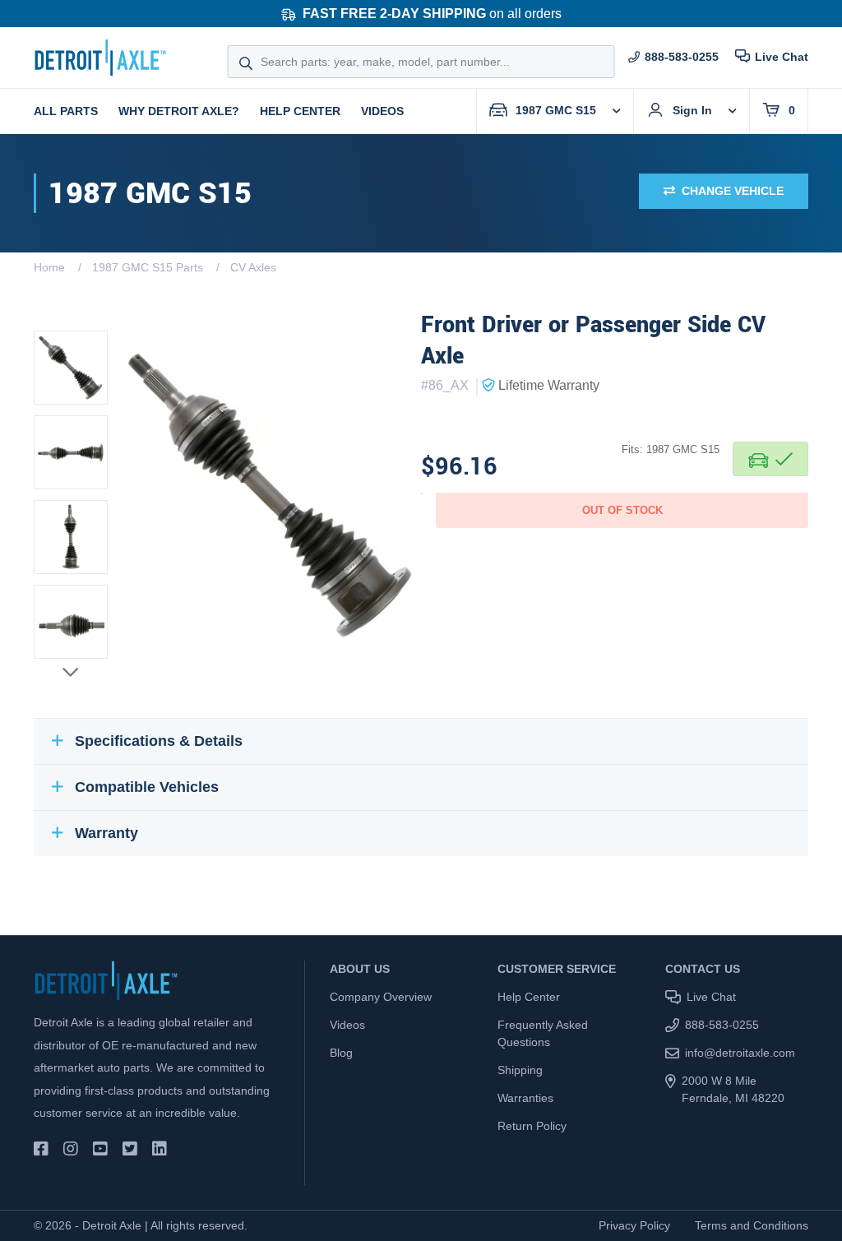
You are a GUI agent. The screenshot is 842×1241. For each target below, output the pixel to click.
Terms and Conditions (751, 1225)
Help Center (300, 111)
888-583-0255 (682, 56)
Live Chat (781, 56)
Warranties (525, 1097)
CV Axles (253, 267)
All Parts (66, 111)
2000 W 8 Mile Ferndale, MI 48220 (733, 1089)
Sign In (692, 110)
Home (49, 267)
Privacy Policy (634, 1225)
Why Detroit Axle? (178, 111)
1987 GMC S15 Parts (147, 267)
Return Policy (532, 1125)
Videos (382, 111)
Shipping (520, 1070)
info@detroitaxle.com (740, 1052)
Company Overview (381, 996)
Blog (341, 1052)
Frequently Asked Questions (542, 1033)
